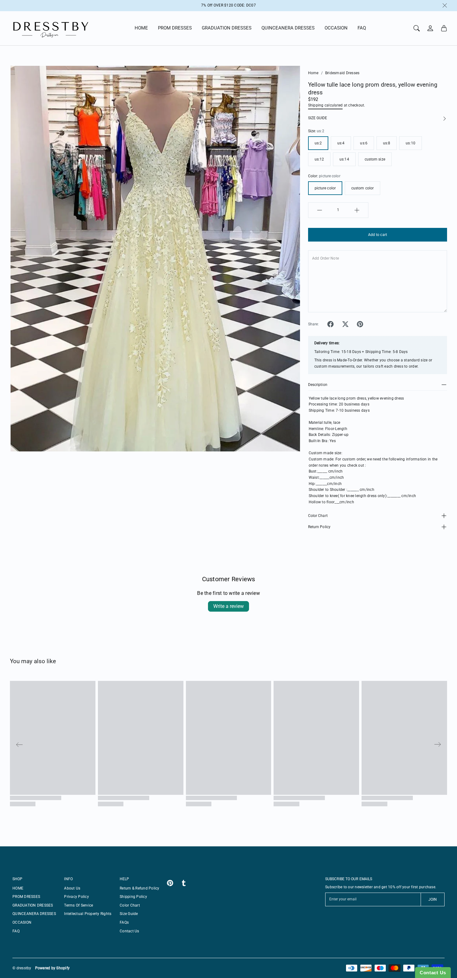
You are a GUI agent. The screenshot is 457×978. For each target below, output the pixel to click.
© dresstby (21, 968)
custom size (375, 159)
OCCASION (336, 28)
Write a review (228, 606)
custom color (362, 188)
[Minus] (319, 210)
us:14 (344, 159)
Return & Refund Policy (139, 888)
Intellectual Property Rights (87, 914)
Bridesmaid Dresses (342, 73)
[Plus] (357, 210)
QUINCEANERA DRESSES (288, 28)
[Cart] (444, 28)
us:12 (319, 159)
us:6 (363, 143)
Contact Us (129, 931)
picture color (325, 188)
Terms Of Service (78, 905)
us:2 (318, 143)
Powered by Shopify (52, 968)
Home (313, 73)
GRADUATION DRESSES (227, 28)
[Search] (416, 28)
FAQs (124, 922)
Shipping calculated (325, 105)
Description (317, 385)
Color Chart (318, 516)
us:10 (410, 143)
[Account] (430, 28)
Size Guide (129, 914)
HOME (141, 28)
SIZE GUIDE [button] (317, 118)
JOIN (432, 899)
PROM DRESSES (175, 28)
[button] (330, 324)
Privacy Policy (76, 896)
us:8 (386, 143)
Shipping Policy (133, 896)
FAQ (362, 28)
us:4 (340, 143)
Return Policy (319, 527)
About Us (72, 888)
